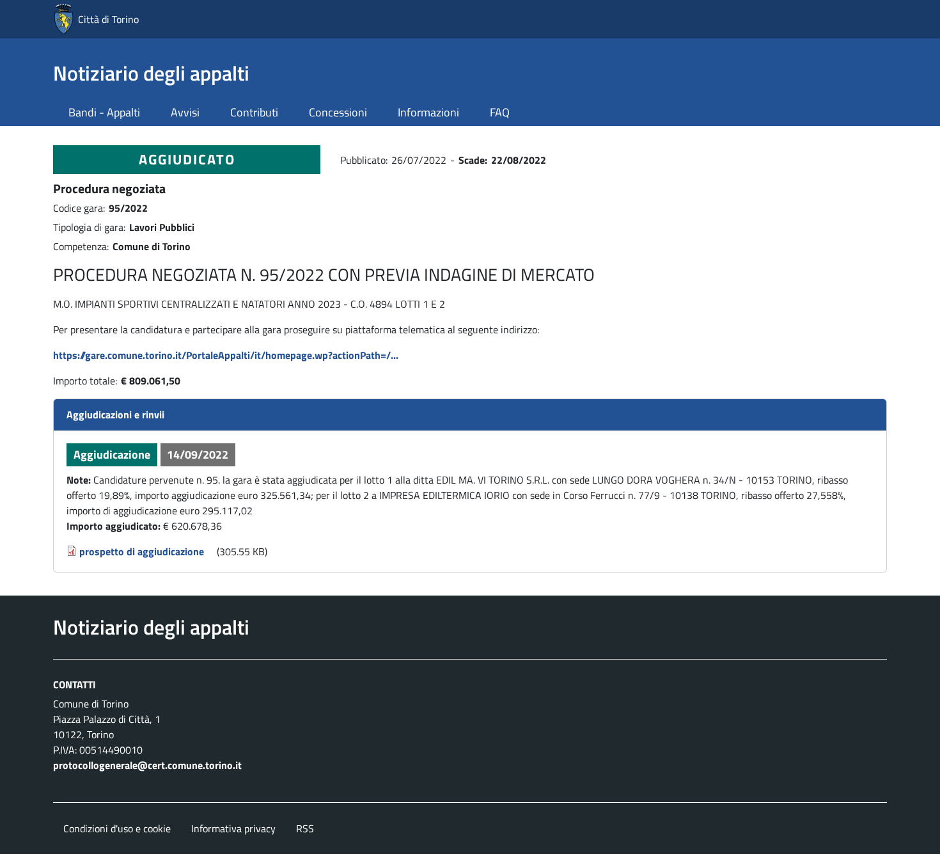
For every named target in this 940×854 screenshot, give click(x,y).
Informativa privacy (233, 828)
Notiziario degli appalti (151, 73)
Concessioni (338, 112)
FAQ (500, 112)
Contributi (254, 112)
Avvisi (185, 112)
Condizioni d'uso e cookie (117, 828)
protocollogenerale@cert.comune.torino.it (147, 765)
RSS (305, 828)
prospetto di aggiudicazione (141, 551)
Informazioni (428, 112)
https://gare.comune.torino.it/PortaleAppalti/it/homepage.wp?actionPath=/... (225, 355)
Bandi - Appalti (104, 112)
